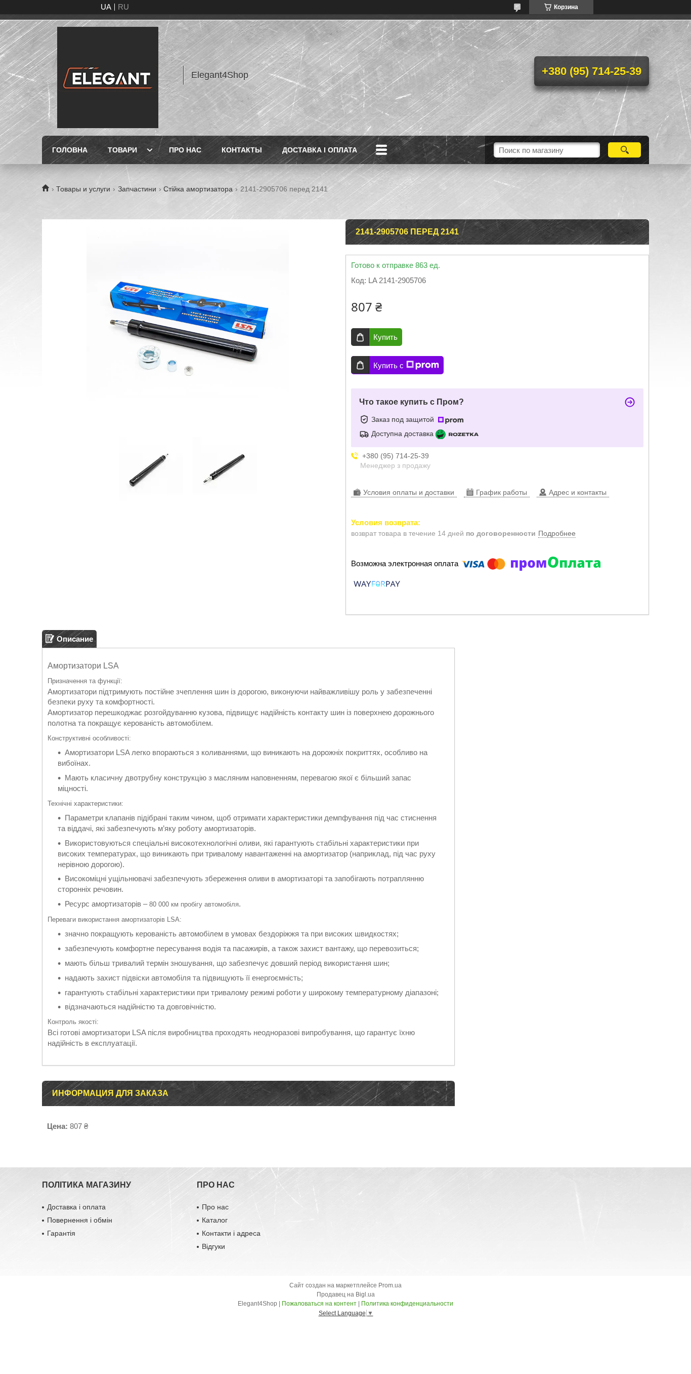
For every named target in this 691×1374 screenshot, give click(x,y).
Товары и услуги (83, 189)
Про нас (185, 150)
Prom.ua (390, 1285)
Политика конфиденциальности (407, 1303)
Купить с (388, 365)
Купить (385, 337)
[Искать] (624, 150)
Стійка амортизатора (198, 189)
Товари (122, 150)
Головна (70, 150)
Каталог (215, 1220)
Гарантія (61, 1233)
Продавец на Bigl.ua (346, 1294)
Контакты (242, 150)
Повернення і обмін (79, 1220)
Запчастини (137, 189)
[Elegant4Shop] (108, 75)
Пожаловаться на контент (319, 1303)
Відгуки (213, 1246)
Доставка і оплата (319, 150)
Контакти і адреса (231, 1233)
